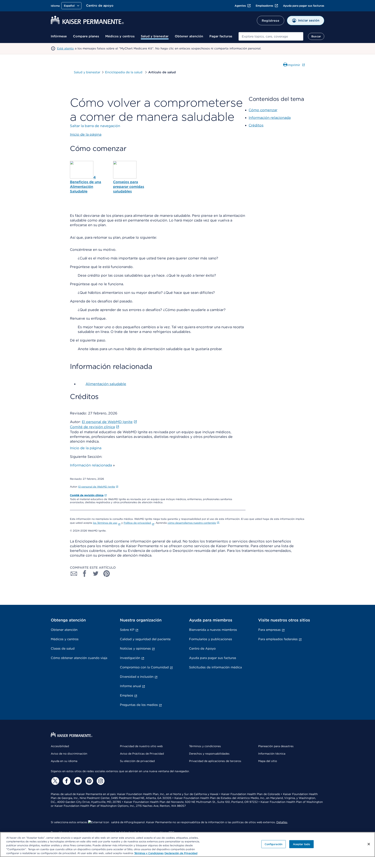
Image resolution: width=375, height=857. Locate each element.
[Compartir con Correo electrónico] (74, 573)
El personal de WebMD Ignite (96, 486)
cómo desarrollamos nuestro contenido (192, 522)
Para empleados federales (278, 639)
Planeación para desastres (276, 746)
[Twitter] (55, 781)
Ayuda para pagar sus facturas (303, 5)
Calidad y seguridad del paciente (145, 639)
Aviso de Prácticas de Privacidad (142, 753)
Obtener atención (189, 36)
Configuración (274, 844)
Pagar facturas (220, 36)
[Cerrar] (368, 844)
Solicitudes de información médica (215, 667)
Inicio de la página (85, 448)
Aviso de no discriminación (69, 753)
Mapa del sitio (267, 761)
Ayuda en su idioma (64, 761)
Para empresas (269, 630)
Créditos (256, 125)
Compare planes (86, 36)
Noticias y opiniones (135, 648)
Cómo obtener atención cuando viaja (79, 658)
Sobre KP (127, 630)
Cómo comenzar (263, 110)
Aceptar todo (301, 844)
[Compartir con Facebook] (85, 573)
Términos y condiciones (205, 746)
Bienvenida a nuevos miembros (213, 630)
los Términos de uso (105, 522)
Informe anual (130, 686)
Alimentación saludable (106, 384)
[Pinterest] (89, 781)
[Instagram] (100, 781)
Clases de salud (63, 648)
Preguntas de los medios (139, 705)
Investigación (130, 658)
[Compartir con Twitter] (96, 573)
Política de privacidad (137, 522)
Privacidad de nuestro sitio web (141, 746)
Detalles (281, 822)
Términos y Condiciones (148, 853)
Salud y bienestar (155, 36)
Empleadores (264, 5)
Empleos (126, 695)
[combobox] (270, 36)
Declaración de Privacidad (180, 853)
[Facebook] (66, 781)
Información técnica (271, 753)
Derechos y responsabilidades (209, 753)
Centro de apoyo (99, 5)
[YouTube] (77, 781)
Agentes (240, 5)
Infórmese (59, 36)
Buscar (316, 36)
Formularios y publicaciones (210, 639)
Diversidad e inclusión (137, 677)
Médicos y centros (120, 36)
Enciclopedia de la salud (124, 72)
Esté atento (65, 48)
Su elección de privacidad (137, 761)
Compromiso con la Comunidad (144, 667)
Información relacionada (91, 465)
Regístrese (270, 20)
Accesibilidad (60, 746)
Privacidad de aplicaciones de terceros (215, 761)
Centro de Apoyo (202, 648)
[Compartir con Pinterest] (107, 573)
